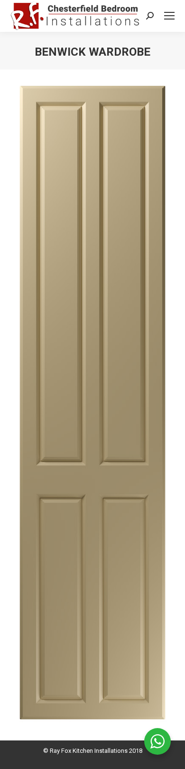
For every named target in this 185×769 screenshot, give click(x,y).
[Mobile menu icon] (169, 16)
